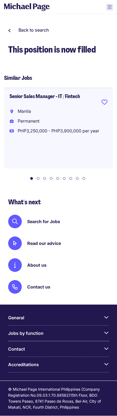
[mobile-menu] (109, 7)
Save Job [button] (104, 103)
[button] (28, 30)
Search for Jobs (43, 221)
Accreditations (23, 364)
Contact (16, 349)
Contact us (38, 287)
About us (37, 265)
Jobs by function (26, 333)
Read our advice (44, 243)
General (16, 317)
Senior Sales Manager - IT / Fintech (45, 96)
